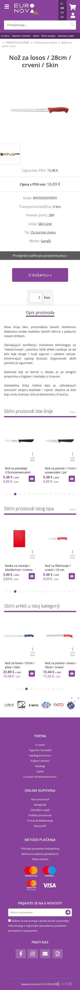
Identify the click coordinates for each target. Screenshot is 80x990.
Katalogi (40, 766)
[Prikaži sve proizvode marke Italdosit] (9, 705)
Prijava (71, 19)
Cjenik (40, 771)
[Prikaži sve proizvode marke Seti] (71, 705)
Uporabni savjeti (66, 35)
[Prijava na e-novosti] (68, 912)
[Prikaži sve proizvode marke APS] (21, 705)
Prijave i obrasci (40, 761)
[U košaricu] (32, 479)
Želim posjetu (48, 35)
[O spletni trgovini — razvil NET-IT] (64, 983)
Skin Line (45, 224)
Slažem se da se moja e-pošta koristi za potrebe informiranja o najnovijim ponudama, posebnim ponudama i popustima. (38, 925)
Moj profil (40, 826)
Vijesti (36, 35)
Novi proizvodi (40, 799)
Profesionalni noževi (45, 42)
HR (62, 8)
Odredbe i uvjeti (40, 810)
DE (62, 17)
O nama (5, 35)
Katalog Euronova (40, 755)
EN (62, 12)
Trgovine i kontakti (21, 35)
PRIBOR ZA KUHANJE (17, 42)
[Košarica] (72, 7)
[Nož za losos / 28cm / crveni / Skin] (40, 110)
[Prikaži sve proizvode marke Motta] (34, 705)
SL (62, 3)
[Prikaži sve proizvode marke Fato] (58, 705)
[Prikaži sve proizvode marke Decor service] (46, 705)
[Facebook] (21, 953)
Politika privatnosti (40, 815)
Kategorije (40, 804)
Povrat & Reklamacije (40, 820)
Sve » (73, 412)
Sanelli (46, 241)
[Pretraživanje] (72, 25)
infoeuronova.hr (45, 776)
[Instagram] (32, 953)
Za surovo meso (43, 232)
